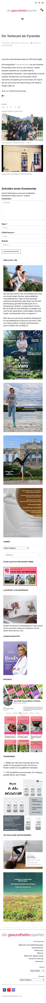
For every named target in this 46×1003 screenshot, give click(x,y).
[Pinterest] (39, 2)
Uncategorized (7, 45)
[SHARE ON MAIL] (19, 107)
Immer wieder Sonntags (12, 111)
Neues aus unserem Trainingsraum (17, 174)
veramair (7, 43)
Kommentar (7, 199)
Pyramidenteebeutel (22, 65)
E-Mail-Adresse (8, 232)
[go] (40, 555)
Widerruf (40, 953)
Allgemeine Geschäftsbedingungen (31, 945)
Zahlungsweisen (37, 948)
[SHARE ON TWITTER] (3, 107)
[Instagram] (42, 2)
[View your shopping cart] (42, 10)
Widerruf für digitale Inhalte (33, 956)
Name (4, 224)
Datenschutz (38, 950)
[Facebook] (36, 2)
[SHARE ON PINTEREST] (15, 107)
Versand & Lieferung (36, 958)
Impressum (39, 961)
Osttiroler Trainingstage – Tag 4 (16, 143)
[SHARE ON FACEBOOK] (7, 107)
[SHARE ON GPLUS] (11, 107)
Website (5, 241)
